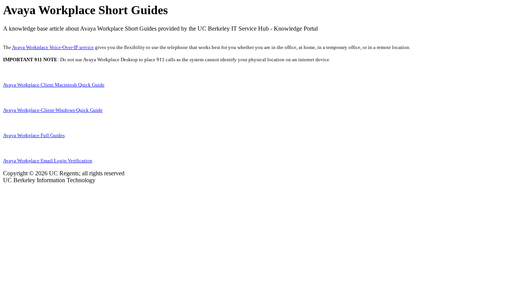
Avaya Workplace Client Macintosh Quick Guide (54, 85)
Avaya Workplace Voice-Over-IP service (53, 47)
